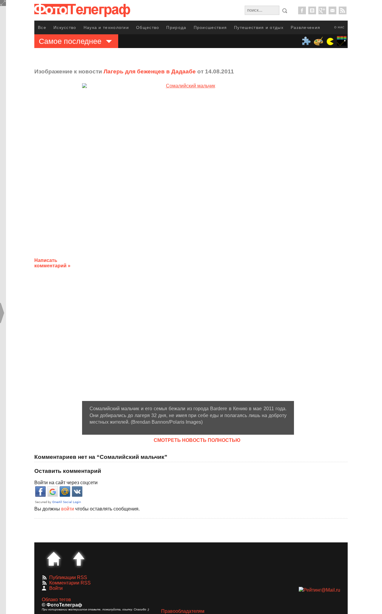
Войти (56, 588)
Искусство (64, 27)
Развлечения (305, 27)
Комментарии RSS (70, 582)
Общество (147, 27)
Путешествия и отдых (259, 27)
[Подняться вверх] (79, 559)
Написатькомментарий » (52, 263)
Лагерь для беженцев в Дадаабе (150, 71)
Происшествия (210, 27)
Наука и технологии (106, 27)
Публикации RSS (68, 577)
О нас (339, 27)
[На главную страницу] (54, 559)
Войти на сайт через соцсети (66, 482)
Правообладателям (182, 611)
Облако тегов (56, 599)
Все (42, 27)
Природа (176, 27)
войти (67, 508)
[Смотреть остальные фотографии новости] (188, 242)
